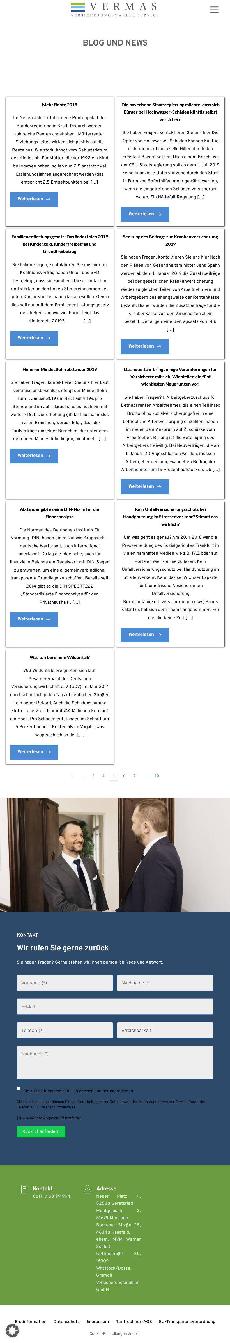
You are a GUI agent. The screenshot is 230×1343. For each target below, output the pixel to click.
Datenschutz (67, 1321)
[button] (12, 1330)
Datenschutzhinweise (57, 1107)
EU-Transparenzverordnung (187, 1321)
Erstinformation (47, 1090)
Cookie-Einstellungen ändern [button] (115, 1333)
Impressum (98, 1321)
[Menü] (214, 10)
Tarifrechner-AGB (134, 1321)
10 (157, 775)
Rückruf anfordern (41, 1131)
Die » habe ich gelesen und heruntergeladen (78, 1090)
